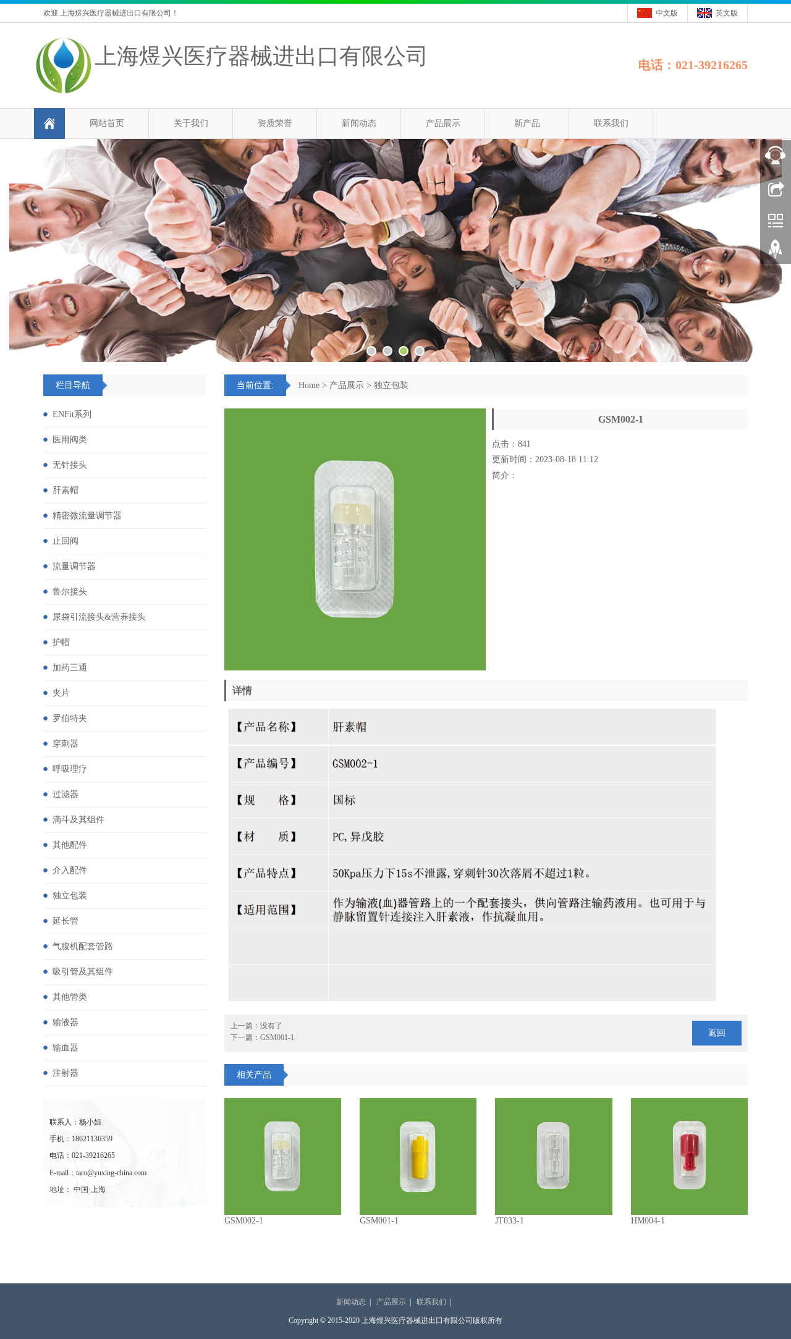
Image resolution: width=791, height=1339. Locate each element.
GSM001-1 (379, 1220)
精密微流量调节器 (87, 515)
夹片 (61, 693)
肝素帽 (65, 490)
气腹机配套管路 (83, 946)
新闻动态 (359, 123)
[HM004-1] (689, 1156)
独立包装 (391, 385)
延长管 (65, 921)
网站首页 (107, 123)
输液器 (65, 1022)
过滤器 (65, 794)
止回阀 (65, 541)
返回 (716, 1032)
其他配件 (70, 845)
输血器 (65, 1047)
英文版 (727, 13)
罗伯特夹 (70, 718)
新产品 (527, 123)
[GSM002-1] (282, 1156)
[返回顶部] (775, 253)
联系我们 (611, 123)
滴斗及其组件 (78, 819)
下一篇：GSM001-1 (262, 1037)
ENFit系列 (72, 414)
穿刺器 (65, 743)
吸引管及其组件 (83, 971)
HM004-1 (648, 1220)
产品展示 (443, 123)
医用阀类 (70, 439)
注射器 (65, 1073)
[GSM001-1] (418, 1156)
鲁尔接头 (70, 591)
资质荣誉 (275, 123)
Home (308, 385)
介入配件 (70, 870)
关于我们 (191, 123)
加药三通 (70, 667)
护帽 (61, 642)
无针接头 (70, 465)
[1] (395, 250)
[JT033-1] (553, 1156)
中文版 (667, 13)
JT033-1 (509, 1220)
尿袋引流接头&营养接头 (99, 617)
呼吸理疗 (70, 769)
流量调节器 (74, 566)
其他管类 (70, 997)
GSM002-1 (243, 1220)
